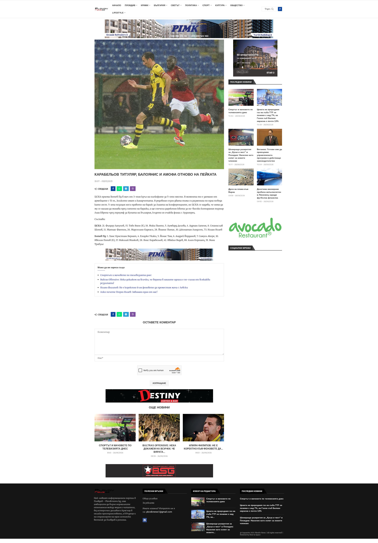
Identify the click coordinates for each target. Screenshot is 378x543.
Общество (236, 5)
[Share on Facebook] (113, 188)
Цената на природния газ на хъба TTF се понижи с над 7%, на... (220, 514)
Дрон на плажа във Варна (238, 190)
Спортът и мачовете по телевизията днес (126, 275)
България (159, 5)
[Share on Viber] (133, 188)
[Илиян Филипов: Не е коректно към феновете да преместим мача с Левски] (203, 427)
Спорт (206, 5)
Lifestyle (117, 13)
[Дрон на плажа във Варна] (241, 177)
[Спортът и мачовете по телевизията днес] (115, 427)
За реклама (148, 503)
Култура (220, 5)
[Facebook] (280, 9)
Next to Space (255, 535)
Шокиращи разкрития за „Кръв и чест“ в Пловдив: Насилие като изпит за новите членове (240, 155)
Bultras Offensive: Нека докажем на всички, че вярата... (159, 448)
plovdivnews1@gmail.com (159, 512)
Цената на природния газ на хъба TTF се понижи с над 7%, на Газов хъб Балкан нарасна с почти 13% (268, 115)
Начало (116, 5)
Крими (144, 5)
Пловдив (130, 5)
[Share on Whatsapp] (119, 188)
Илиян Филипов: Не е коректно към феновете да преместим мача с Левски (144, 287)
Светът (175, 5)
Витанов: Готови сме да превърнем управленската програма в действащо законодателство (269, 155)
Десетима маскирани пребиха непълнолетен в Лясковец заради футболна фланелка (269, 193)
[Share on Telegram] (126, 188)
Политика (191, 5)
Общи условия (150, 499)
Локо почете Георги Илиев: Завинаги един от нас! (128, 292)
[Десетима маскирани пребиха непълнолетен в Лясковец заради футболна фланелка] (269, 177)
